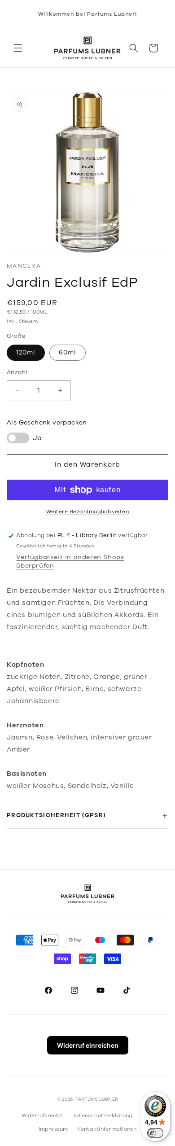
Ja (37, 438)
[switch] (155, 1133)
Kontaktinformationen (107, 1129)
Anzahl (17, 372)
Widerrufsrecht (42, 1115)
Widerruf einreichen (87, 1045)
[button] (18, 48)
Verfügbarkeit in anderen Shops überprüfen (70, 561)
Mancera (24, 266)
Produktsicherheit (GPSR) (56, 815)
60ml (67, 352)
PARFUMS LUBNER (96, 1099)
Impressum (53, 1129)
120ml (25, 352)
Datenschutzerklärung (102, 1115)
